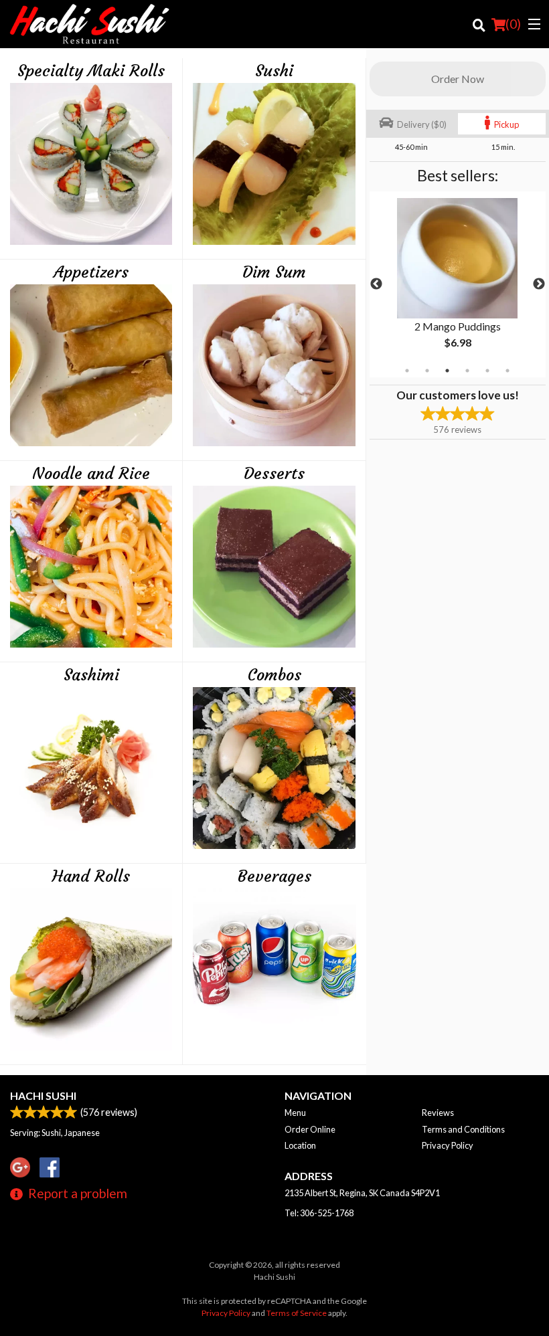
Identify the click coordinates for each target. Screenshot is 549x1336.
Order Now (457, 78)
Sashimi (91, 675)
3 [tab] (447, 370)
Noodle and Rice (91, 474)
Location (300, 1145)
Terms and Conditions (463, 1129)
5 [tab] (487, 370)
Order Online (310, 1129)
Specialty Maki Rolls (91, 71)
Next (539, 284)
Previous (376, 284)
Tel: (319, 1213)
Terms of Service (296, 1313)
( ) (513, 23)
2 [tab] (427, 370)
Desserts (274, 474)
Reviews (438, 1112)
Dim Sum (274, 272)
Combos (274, 675)
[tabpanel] (457, 284)
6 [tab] (507, 370)
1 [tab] (407, 370)
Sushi (274, 71)
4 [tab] (467, 370)
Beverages (274, 876)
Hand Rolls (91, 876)
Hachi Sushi (43, 1095)
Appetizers (91, 272)
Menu (295, 1112)
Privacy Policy (447, 1145)
